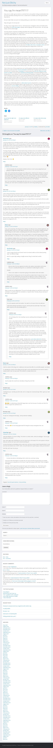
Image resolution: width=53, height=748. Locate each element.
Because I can (6, 611)
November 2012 (6, 717)
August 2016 (6, 651)
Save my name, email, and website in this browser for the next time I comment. (21, 517)
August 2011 (6, 736)
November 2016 (6, 647)
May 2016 (5, 655)
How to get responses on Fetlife (10, 596)
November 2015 (6, 664)
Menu (47, 2)
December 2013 (6, 698)
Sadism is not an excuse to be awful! (11, 130)
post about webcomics (36, 339)
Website (4, 514)
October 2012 (6, 718)
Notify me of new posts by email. (10, 522)
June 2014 (5, 689)
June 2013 (5, 707)
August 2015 (6, 669)
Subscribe (6, 547)
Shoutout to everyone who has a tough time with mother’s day (17, 606)
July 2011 (5, 738)
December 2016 (6, 645)
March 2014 (5, 694)
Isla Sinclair (6, 138)
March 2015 (5, 676)
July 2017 (5, 635)
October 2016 (6, 648)
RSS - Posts (5, 557)
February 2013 (6, 713)
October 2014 (6, 683)
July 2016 (5, 653)
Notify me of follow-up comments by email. (13, 520)
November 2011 (6, 732)
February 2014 (6, 695)
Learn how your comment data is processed (30, 528)
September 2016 (6, 650)
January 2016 (6, 661)
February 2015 (6, 677)
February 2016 (6, 660)
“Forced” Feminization (22, 69)
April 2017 (5, 639)
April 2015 (5, 675)
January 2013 (6, 714)
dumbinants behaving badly (27, 72)
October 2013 (6, 701)
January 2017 (6, 644)
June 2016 (5, 654)
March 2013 (5, 711)
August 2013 (6, 704)
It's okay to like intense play (40, 118)
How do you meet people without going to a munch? (24, 581)
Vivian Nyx (5, 432)
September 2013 (6, 702)
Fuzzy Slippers (6, 592)
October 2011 (6, 733)
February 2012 (6, 729)
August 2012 (6, 721)
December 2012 (6, 716)
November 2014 (6, 682)
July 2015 (5, 670)
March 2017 (5, 641)
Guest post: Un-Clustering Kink (10, 613)
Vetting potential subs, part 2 (9, 616)
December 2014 (6, 680)
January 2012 (6, 730)
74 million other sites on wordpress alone (35, 44)
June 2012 (5, 724)
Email (3, 510)
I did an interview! (7, 597)
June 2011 (5, 739)
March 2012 (5, 727)
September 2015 (6, 667)
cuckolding (21, 71)
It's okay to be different (24, 118)
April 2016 (5, 657)
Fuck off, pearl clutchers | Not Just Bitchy (17, 482)
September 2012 (6, 720)
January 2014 (6, 697)
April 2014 (5, 692)
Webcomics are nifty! (45, 130)
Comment (4, 491)
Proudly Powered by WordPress (9, 745)
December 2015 (6, 663)
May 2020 (5, 625)
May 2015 (5, 673)
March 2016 (5, 658)
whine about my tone (26, 83)
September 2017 (6, 632)
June (4, 570)
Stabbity (36, 126)
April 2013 (5, 710)
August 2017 (6, 634)
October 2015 (6, 666)
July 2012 (5, 723)
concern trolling (15, 85)
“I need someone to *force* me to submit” (27, 573)
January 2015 (6, 679)
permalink (47, 126)
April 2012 (5, 726)
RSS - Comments (7, 558)
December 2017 (6, 628)
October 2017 (6, 631)
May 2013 (5, 708)
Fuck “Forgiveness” (12, 566)
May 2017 (5, 638)
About (8, 570)
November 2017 (6, 629)
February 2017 (6, 642)
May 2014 (5, 691)
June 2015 (5, 672)
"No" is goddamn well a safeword (10, 594)
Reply (4, 161)
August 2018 (6, 626)
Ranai (6, 225)
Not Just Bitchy (9, 2)
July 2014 (5, 688)
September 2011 (6, 735)
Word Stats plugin (16, 27)
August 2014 (6, 686)
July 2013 (5, 705)
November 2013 (6, 699)
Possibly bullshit (6, 608)
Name (4, 507)
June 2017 (5, 636)
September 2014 (6, 685)
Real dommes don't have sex (9, 593)
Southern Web (30, 745)
